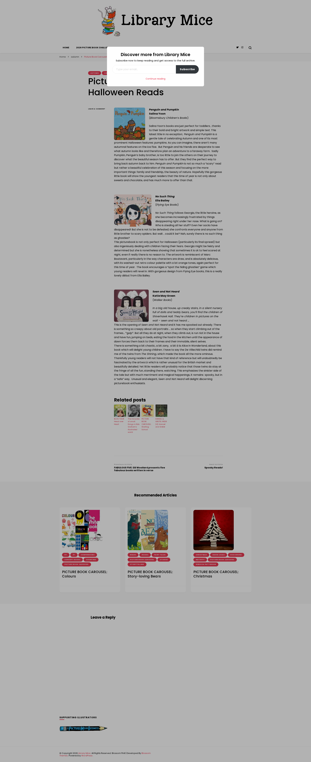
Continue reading (155, 78)
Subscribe (187, 69)
